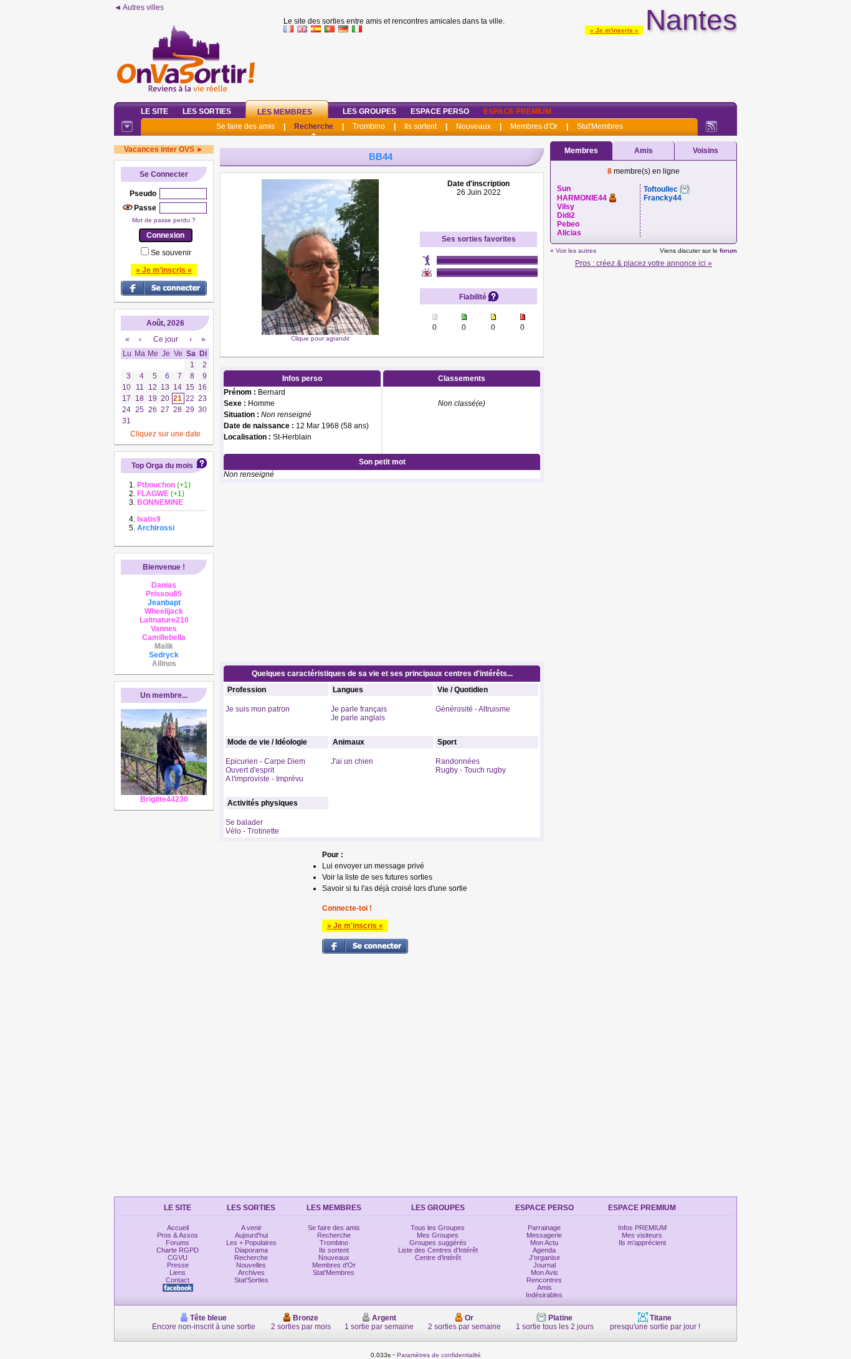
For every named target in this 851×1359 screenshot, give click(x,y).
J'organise (544, 1257)
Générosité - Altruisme (472, 709)
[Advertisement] (510, 65)
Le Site (154, 111)
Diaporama (251, 1250)
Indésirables (544, 1295)
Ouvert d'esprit (250, 770)
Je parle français (359, 709)
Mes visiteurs (642, 1235)
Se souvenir (171, 252)
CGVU (178, 1257)
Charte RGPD (177, 1250)
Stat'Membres (600, 126)
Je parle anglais (358, 717)
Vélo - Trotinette (252, 831)
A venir (251, 1227)
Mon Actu (544, 1242)
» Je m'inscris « (614, 30)
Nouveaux (473, 126)
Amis (643, 150)
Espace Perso (440, 111)
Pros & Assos (177, 1235)
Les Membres (284, 112)
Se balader (244, 822)
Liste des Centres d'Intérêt (438, 1250)
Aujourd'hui (251, 1235)
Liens (177, 1272)
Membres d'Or (534, 126)
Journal (544, 1265)
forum (728, 250)
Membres (581, 150)
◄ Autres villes (139, 7)
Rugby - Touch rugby (470, 770)
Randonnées (457, 761)
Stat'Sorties (251, 1280)
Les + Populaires (251, 1242)
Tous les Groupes (438, 1227)
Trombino (369, 126)
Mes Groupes (438, 1235)
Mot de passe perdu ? (164, 220)
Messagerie (544, 1235)
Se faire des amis (245, 126)
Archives (251, 1272)
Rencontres (544, 1280)
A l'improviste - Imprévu (264, 778)
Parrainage (544, 1227)
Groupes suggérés (438, 1242)
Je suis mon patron (258, 709)
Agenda (544, 1250)
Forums (177, 1242)
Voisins (705, 150)
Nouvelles (251, 1265)
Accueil (178, 1227)
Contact (177, 1280)
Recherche (313, 126)
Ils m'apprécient (642, 1242)
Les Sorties (207, 111)
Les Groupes (369, 111)
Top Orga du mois (162, 465)
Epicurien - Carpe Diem (265, 761)
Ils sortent (420, 126)
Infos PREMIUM (642, 1227)
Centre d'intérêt (438, 1257)
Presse (178, 1265)
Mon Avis (544, 1272)
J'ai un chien (352, 761)
